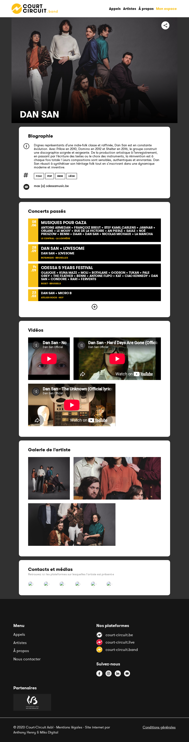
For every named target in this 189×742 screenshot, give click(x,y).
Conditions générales (159, 727)
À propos (21, 650)
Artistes (20, 642)
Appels (19, 634)
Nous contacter (27, 658)
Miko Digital (49, 732)
